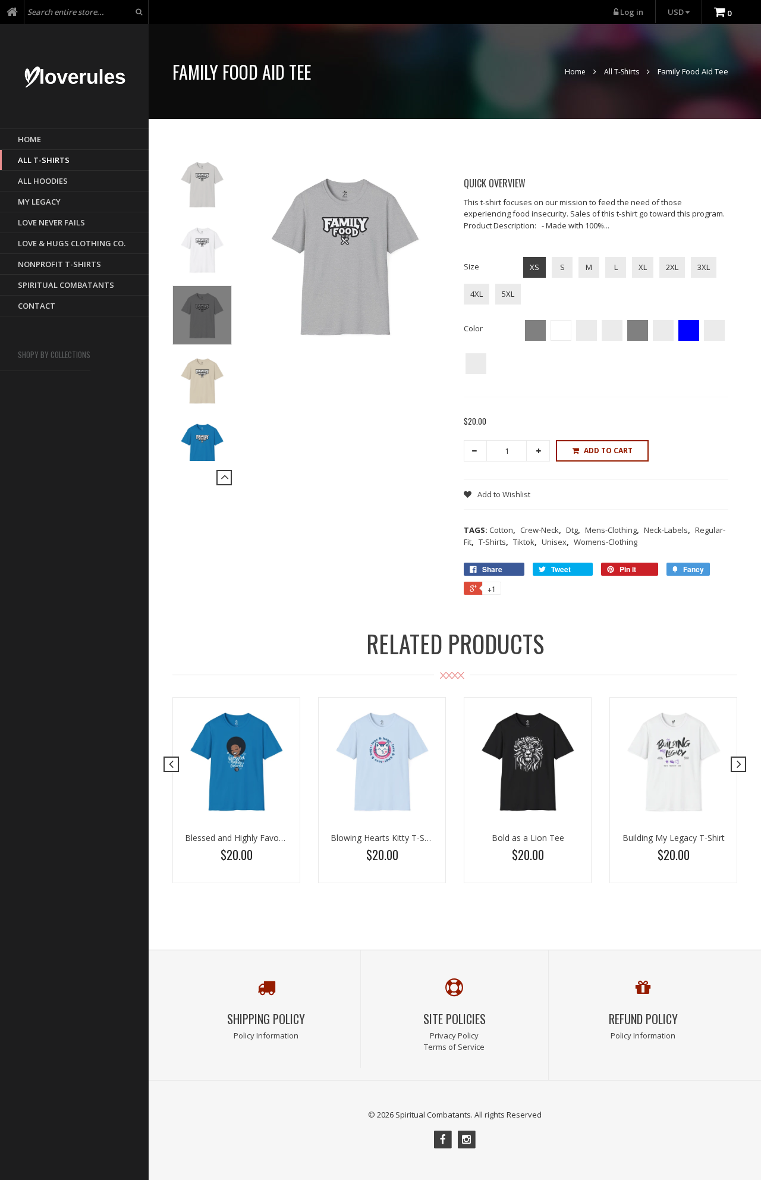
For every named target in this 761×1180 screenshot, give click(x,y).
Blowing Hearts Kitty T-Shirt (384, 837)
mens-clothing (612, 530)
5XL (508, 293)
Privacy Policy (454, 1035)
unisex (555, 541)
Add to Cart (608, 450)
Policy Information (266, 1035)
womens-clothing (605, 541)
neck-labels (667, 530)
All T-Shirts (621, 72)
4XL (476, 293)
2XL (672, 267)
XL (643, 267)
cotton (502, 530)
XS (534, 267)
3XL (703, 267)
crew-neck (540, 530)
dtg (573, 530)
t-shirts (493, 541)
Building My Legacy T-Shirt (673, 837)
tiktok (525, 541)
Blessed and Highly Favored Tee (247, 837)
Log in (631, 12)
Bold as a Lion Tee (528, 837)
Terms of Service (454, 1046)
